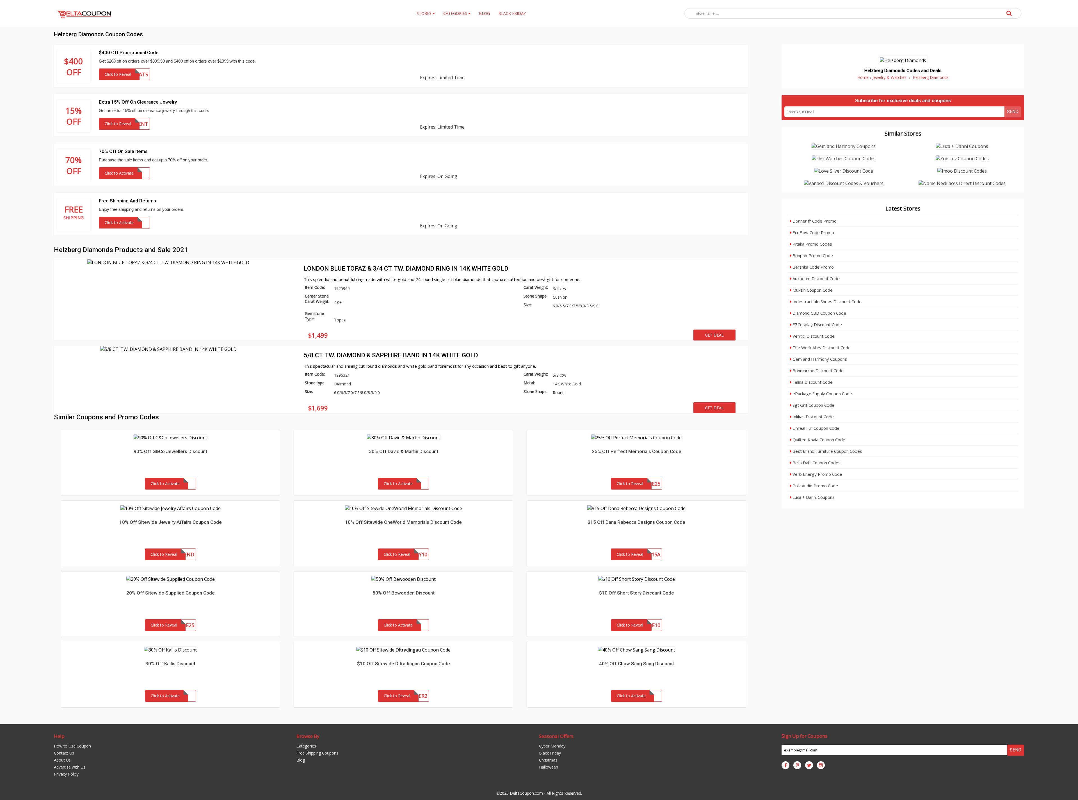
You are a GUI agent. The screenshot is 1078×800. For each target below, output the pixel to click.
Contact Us (64, 753)
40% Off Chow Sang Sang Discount (636, 663)
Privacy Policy (66, 774)
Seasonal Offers (556, 736)
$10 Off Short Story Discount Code (636, 593)
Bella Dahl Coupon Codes (816, 462)
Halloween (548, 767)
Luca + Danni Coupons (813, 497)
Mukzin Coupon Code (812, 290)
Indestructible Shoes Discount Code (826, 301)
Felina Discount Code (812, 382)
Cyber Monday (552, 746)
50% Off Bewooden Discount (404, 593)
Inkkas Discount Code (812, 416)
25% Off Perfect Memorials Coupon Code (636, 451)
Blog (300, 760)
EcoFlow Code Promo (812, 232)
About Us (62, 760)
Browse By (307, 736)
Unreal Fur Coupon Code (815, 428)
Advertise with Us (69, 767)
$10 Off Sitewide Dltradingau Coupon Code (403, 663)
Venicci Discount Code (813, 336)
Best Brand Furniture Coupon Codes (826, 451)
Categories (306, 746)
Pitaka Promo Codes (811, 244)
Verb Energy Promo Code (816, 474)
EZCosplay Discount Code (816, 324)
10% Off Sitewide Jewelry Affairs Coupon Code (170, 522)
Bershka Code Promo (812, 267)
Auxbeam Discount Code (815, 278)
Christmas (548, 760)
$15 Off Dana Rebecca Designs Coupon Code (636, 522)
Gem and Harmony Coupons (819, 359)
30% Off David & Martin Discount (403, 451)
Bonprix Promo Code (812, 255)
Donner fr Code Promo (814, 221)
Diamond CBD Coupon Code (818, 313)
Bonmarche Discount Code (817, 370)
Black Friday (550, 753)
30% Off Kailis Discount (170, 663)
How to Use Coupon (72, 746)
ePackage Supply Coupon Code (821, 393)
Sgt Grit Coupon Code (812, 405)
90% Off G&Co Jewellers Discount (170, 451)
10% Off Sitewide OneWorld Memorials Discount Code (403, 522)
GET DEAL (714, 335)
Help (59, 736)
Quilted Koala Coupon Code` (818, 439)
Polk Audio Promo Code (814, 485)
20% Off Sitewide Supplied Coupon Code (170, 593)
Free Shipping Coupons (317, 753)
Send (1012, 111)
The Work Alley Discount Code (821, 347)
